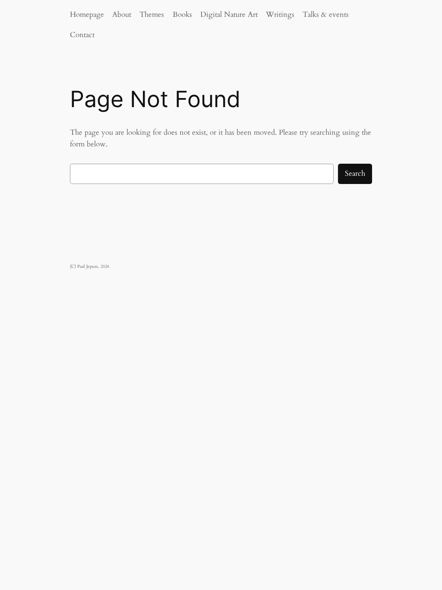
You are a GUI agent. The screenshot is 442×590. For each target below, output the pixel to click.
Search (355, 173)
